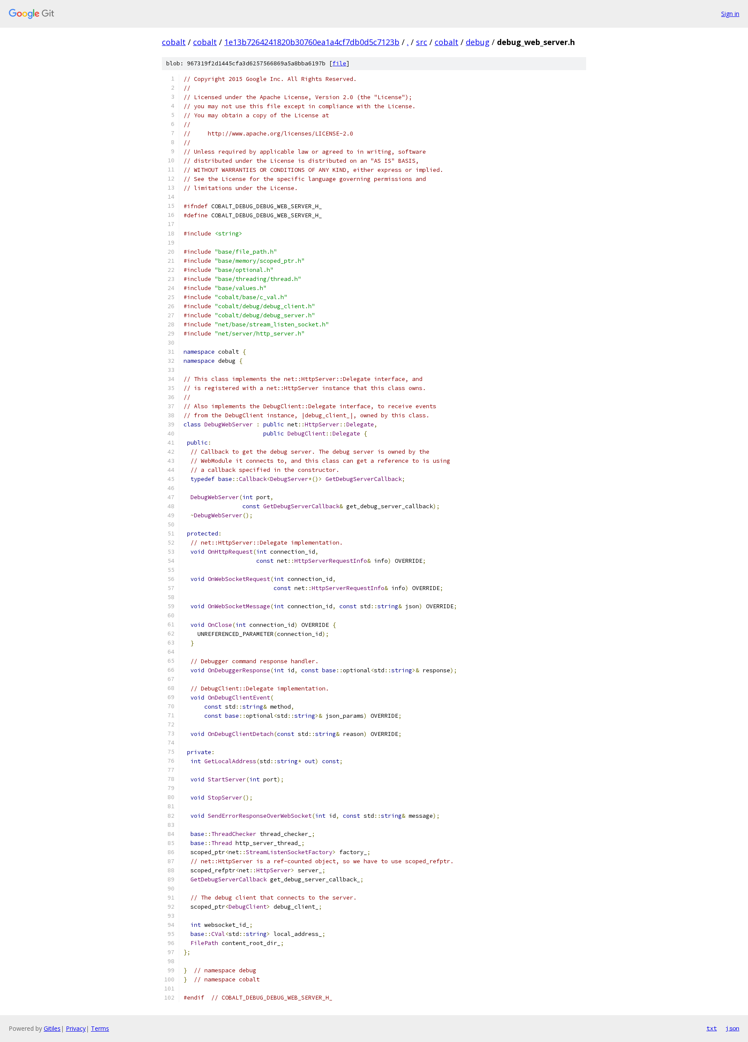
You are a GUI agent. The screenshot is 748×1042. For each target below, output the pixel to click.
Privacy (76, 1028)
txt (711, 1028)
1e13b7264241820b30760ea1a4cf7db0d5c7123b (312, 42)
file (339, 63)
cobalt (174, 42)
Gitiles (52, 1028)
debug (478, 42)
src (421, 42)
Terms (100, 1028)
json (732, 1028)
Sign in (730, 14)
